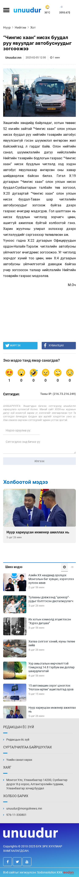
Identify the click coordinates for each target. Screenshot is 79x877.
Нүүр (7, 27)
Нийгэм (20, 27)
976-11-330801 (16, 814)
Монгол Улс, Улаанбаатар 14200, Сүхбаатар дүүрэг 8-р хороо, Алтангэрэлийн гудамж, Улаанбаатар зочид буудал (36, 784)
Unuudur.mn (13, 57)
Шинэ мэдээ (13, 567)
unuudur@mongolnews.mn (24, 808)
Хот (33, 27)
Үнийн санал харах (19, 759)
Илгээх (39, 461)
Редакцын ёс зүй (17, 739)
